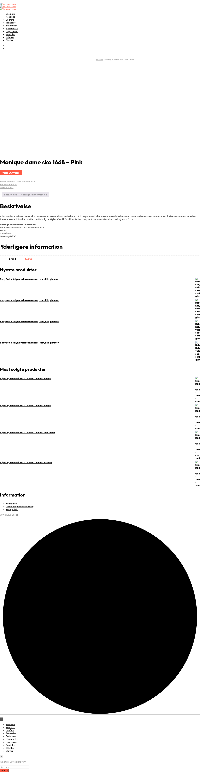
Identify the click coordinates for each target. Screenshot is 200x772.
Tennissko (11, 22)
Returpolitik (12, 509)
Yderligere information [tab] (34, 194)
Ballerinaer (11, 25)
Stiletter (10, 37)
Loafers (10, 19)
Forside (99, 59)
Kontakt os (11, 503)
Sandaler (10, 34)
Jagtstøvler (12, 31)
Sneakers (10, 13)
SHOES (28, 258)
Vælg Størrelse (10, 172)
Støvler (9, 40)
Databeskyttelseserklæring (20, 506)
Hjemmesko (12, 28)
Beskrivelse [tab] (10, 194)
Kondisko (10, 16)
